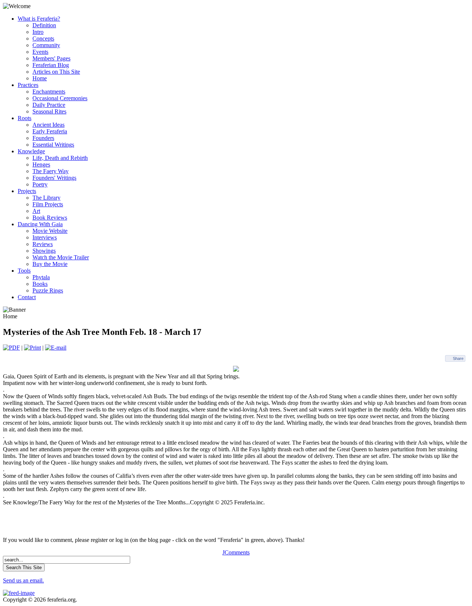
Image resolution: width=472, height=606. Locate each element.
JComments (236, 552)
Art (36, 211)
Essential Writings (53, 144)
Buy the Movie (49, 264)
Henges (41, 164)
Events (40, 52)
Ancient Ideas (48, 125)
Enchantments (48, 91)
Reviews (42, 244)
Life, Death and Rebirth (60, 158)
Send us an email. (23, 580)
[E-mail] (55, 347)
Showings (44, 251)
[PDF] (11, 347)
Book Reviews (49, 217)
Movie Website (49, 231)
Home (39, 78)
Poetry (40, 184)
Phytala (41, 277)
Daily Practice (48, 105)
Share (458, 358)
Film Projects (47, 204)
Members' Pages (51, 58)
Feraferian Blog (50, 65)
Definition (44, 25)
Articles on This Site (56, 72)
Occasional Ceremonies (59, 98)
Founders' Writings (54, 178)
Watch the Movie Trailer (60, 257)
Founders (43, 138)
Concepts (43, 38)
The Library (46, 198)
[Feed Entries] (19, 593)
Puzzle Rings (47, 290)
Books (40, 284)
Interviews (44, 237)
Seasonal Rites (49, 111)
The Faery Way (50, 171)
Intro (38, 32)
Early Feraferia (49, 131)
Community (46, 45)
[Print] (32, 347)
